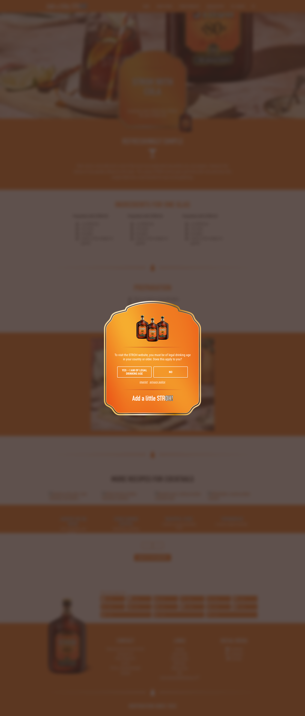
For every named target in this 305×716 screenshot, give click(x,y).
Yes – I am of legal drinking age (134, 372)
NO (170, 372)
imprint (144, 382)
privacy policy (157, 382)
